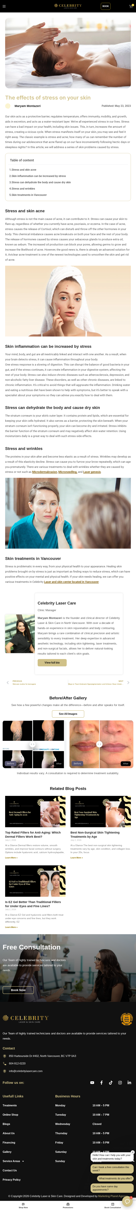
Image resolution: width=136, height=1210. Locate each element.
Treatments (10, 1105)
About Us (9, 1133)
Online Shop (10, 1114)
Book (105, 6)
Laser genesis (92, 471)
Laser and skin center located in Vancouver (71, 581)
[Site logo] (68, 6)
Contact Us (10, 1170)
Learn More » (11, 858)
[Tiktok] (111, 1083)
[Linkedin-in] (129, 1083)
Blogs (6, 1124)
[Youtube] (92, 1083)
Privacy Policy (12, 1179)
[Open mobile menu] (4, 6)
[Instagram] (120, 1083)
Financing (9, 1142)
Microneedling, (67, 471)
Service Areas (11, 1161)
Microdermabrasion (44, 471)
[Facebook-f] (101, 1083)
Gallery (7, 1151)
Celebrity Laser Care (57, 603)
